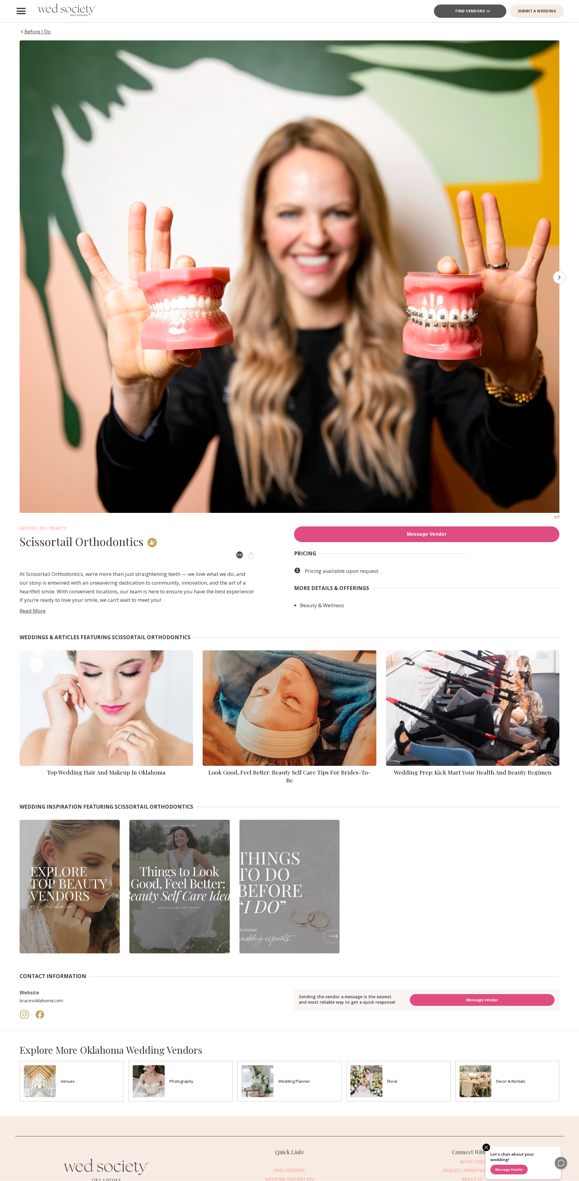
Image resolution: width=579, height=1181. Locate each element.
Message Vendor (427, 534)
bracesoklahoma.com (41, 1000)
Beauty (58, 528)
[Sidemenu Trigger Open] (21, 11)
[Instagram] (25, 1017)
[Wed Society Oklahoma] (66, 11)
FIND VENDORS (470, 11)
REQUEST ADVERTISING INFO (472, 1170)
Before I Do (33, 528)
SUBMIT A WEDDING (537, 11)
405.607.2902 (473, 1161)
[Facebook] (40, 1017)
